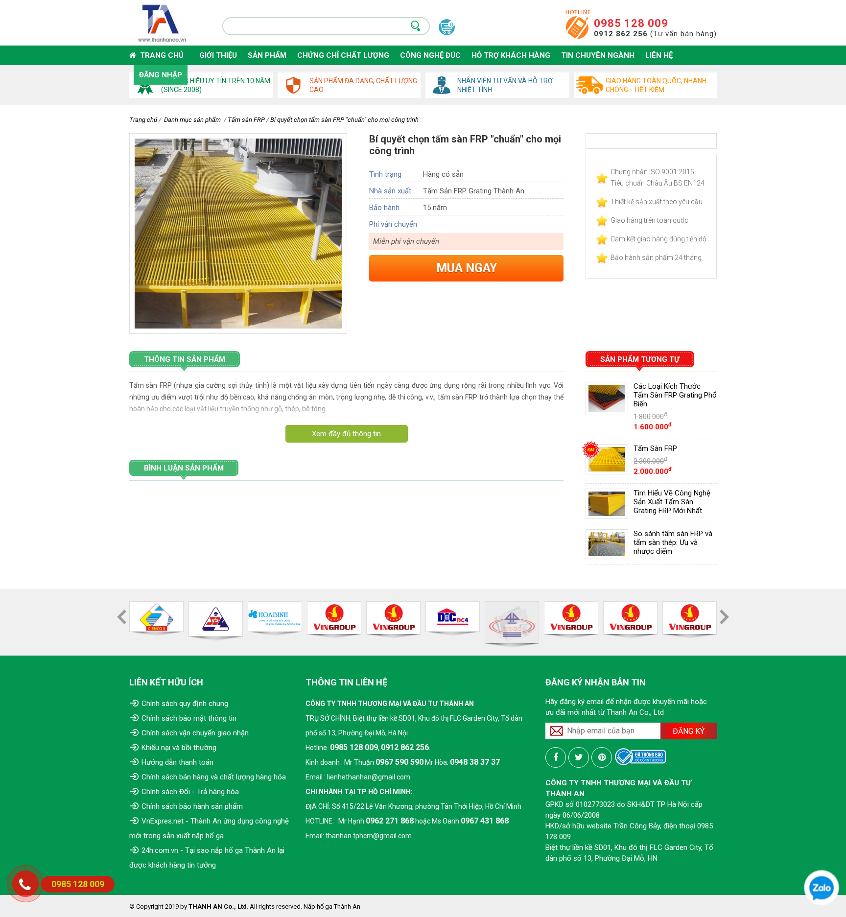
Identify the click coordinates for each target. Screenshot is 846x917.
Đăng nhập (160, 75)
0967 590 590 (399, 762)
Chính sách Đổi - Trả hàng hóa (190, 791)
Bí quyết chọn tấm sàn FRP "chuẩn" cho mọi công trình (344, 119)
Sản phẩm (267, 55)
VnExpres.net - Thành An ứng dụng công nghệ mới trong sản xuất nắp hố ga (209, 828)
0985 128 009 (631, 23)
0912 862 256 (405, 747)
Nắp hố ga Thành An (332, 906)
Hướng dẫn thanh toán (177, 762)
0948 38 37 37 (475, 762)
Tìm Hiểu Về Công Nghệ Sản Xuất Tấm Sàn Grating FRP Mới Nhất (672, 502)
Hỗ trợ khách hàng (510, 55)
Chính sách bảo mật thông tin (188, 718)
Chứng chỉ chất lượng (343, 55)
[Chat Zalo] (821, 887)
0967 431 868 (485, 820)
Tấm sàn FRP (246, 119)
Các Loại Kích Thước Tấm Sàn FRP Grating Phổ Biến (675, 395)
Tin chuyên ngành (597, 55)
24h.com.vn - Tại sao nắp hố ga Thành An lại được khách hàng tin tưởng (206, 858)
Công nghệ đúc (430, 55)
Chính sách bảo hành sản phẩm (192, 806)
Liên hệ (659, 55)
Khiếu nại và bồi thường (178, 747)
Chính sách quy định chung (184, 703)
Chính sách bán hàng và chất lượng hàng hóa (213, 777)
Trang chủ (160, 55)
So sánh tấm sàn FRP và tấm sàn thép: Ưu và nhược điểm (673, 542)
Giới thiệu (218, 55)
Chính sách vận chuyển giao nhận (195, 733)
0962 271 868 (390, 820)
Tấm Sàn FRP (655, 448)
